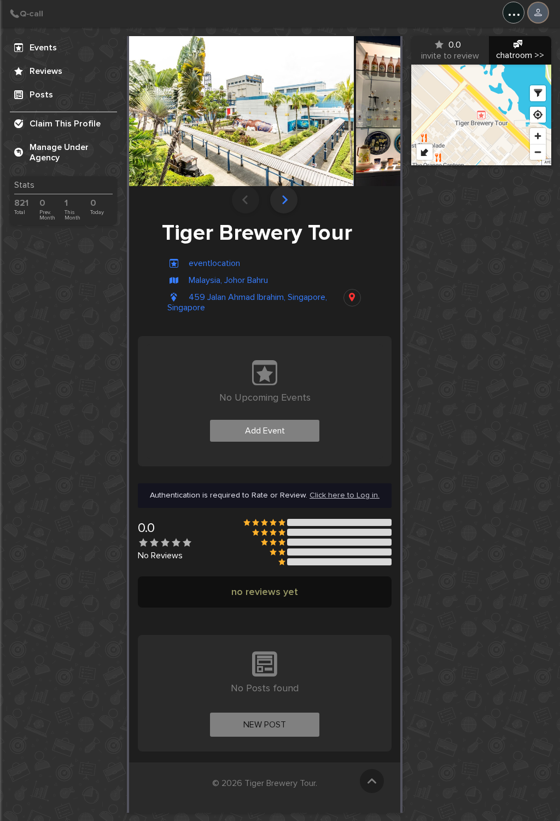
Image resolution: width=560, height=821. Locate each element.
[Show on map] (352, 298)
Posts (41, 94)
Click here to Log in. (345, 495)
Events (43, 47)
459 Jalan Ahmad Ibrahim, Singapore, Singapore (247, 302)
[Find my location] (538, 115)
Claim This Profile (65, 123)
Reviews (46, 71)
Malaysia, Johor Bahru (228, 280)
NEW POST (264, 724)
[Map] (481, 115)
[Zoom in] (538, 136)
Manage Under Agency (59, 152)
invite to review (450, 50)
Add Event (265, 430)
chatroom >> (520, 55)
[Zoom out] (538, 152)
